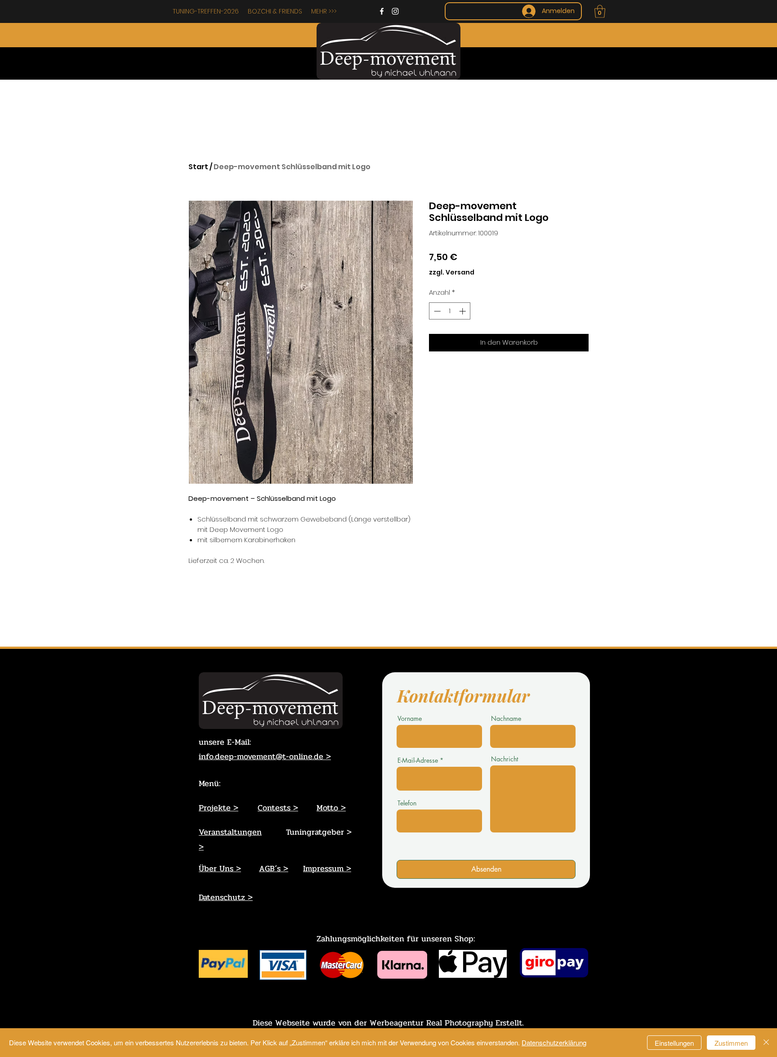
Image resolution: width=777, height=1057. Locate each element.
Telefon (406, 803)
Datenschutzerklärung (554, 1042)
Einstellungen (674, 1043)
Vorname (409, 718)
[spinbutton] (449, 311)
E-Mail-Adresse (417, 760)
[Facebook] (381, 11)
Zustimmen (731, 1043)
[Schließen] (766, 1042)
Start (198, 167)
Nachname (506, 718)
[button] (599, 11)
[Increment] (463, 311)
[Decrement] (436, 311)
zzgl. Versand (451, 272)
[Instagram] (395, 11)
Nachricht (504, 759)
